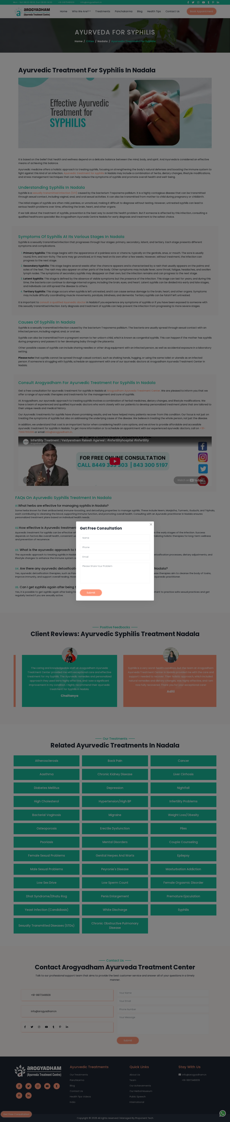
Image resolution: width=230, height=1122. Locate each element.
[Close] (151, 524)
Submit (91, 592)
